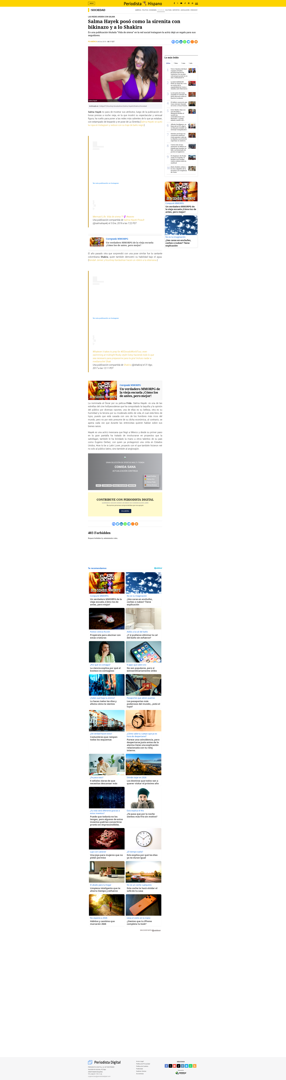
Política (145, 10)
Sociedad (98, 10)
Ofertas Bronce (151, 485)
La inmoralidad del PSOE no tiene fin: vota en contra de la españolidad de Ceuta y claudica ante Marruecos (179, 85)
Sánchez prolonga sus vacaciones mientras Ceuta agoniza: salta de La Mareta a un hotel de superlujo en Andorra (179, 137)
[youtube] (174, 1066)
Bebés (98, 485)
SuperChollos (151, 476)
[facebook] (166, 1066)
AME (196, 3)
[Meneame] (192, 41)
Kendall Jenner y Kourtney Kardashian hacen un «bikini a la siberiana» (123, 260)
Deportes (176, 10)
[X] (177, 3)
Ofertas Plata (151, 482)
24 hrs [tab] (168, 63)
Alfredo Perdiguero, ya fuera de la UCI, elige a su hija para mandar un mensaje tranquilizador (179, 127)
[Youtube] (181, 3)
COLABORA (125, 511)
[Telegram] (188, 41)
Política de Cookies (142, 1066)
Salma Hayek (128, 106)
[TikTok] (185, 3)
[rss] (194, 1066)
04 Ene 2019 (101, 41)
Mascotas (132, 485)
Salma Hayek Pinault (134, 220)
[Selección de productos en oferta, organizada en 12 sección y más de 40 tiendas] (125, 457)
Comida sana (107, 485)
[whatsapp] (192, 3)
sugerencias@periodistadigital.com (99, 1076)
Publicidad (139, 1069)
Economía (153, 10)
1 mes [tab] (183, 63)
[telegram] (186, 1066)
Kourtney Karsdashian (115, 106)
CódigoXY (194, 10)
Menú (92, 3)
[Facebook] (174, 3)
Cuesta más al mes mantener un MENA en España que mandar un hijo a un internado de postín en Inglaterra (178, 148)
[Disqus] (125, 965)
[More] (196, 41)
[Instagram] (188, 3)
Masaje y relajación (119, 485)
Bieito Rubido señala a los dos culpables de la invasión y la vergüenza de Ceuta (179, 169)
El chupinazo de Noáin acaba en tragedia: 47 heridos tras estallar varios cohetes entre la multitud (178, 159)
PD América (92, 41)
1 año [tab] (190, 63)
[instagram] (182, 1066)
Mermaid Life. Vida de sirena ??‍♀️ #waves (113, 217)
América (138, 10)
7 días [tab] (176, 63)
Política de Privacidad (143, 1064)
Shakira (137, 106)
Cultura (168, 10)
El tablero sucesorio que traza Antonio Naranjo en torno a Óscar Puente (179, 104)
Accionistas (140, 1074)
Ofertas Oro (150, 479)
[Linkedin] (181, 41)
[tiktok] (178, 1066)
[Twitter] (177, 41)
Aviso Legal (140, 1061)
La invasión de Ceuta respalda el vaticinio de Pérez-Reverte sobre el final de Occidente (179, 95)
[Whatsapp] (184, 41)
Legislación (185, 10)
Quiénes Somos (141, 1071)
